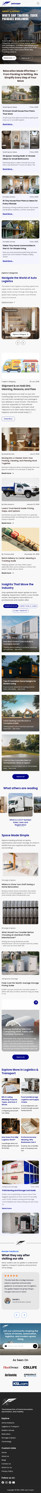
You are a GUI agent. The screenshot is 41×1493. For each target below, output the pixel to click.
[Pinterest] (10, 1482)
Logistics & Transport (10, 1427)
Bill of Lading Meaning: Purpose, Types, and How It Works (9, 1101)
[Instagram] (6, 1482)
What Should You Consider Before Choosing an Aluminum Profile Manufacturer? (18, 935)
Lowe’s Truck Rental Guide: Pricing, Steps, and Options (18, 509)
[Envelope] (13, 1482)
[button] (18, 343)
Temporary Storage (10, 979)
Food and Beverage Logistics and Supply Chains (30, 1099)
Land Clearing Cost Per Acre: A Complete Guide (17, 722)
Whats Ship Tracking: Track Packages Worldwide (20, 17)
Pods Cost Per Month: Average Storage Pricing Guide (20, 984)
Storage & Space (8, 880)
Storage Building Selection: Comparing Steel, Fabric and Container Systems (18, 1032)
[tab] (10, 606)
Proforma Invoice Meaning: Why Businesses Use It (28, 1139)
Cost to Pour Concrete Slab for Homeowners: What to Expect (17, 761)
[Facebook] (3, 1482)
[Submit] (35, 1346)
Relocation (6, 1434)
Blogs (4, 1460)
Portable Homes (9, 197)
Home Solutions (8, 1423)
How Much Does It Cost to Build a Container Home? (18, 642)
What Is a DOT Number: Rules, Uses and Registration (21, 822)
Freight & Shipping (11, 11)
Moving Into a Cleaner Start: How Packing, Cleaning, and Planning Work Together (19, 461)
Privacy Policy (7, 1471)
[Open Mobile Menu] (38, 3)
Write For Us (7, 1468)
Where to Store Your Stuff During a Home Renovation (18, 885)
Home (4, 1453)
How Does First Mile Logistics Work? (10, 1138)
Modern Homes (8, 1430)
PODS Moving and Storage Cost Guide (19, 1190)
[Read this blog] (20, 95)
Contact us (6, 1464)
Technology (6, 1442)
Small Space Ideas (10, 107)
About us (5, 1456)
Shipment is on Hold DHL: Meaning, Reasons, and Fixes (19, 387)
